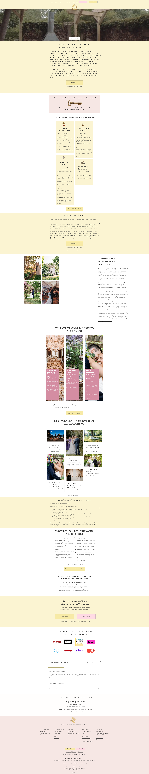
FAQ (41, 735)
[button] (74, 38)
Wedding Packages (58, 731)
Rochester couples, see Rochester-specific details (74, 768)
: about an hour (76, 703)
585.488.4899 (99, 738)
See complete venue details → (105, 321)
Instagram (68, 752)
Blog (83, 735)
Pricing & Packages (86, 731)
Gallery (55, 736)
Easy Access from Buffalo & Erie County (76, 698)
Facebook (80, 752)
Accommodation (72, 735)
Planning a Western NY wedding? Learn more (74, 770)
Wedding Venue (71, 731)
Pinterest (74, 752)
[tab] (56, 666)
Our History (56, 738)
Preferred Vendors (86, 738)
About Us (84, 754)
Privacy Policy (77, 754)
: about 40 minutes (76, 706)
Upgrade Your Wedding (73, 733)
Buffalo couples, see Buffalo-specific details (74, 767)
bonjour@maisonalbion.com (83, 621)
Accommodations (58, 735)
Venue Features (57, 733)
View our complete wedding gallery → (74, 495)
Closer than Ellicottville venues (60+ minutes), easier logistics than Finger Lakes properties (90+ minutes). (75, 710)
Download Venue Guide (45, 733)
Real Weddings (85, 736)
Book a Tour (42, 731)
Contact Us (84, 740)
